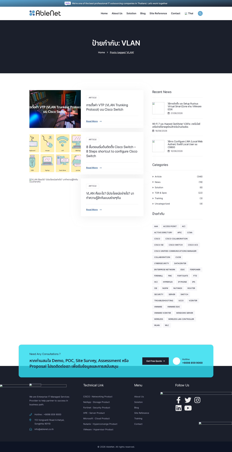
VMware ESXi (173, 306)
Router (191, 288)
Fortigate (182, 275)
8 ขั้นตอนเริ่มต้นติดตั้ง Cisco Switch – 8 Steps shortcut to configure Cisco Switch (111, 151)
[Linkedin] (178, 408)
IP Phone (182, 282)
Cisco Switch (176, 245)
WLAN (157, 325)
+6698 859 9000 (192, 363)
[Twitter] (188, 400)
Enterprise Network (164, 269)
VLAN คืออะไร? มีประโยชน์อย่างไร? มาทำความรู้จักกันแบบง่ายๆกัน (110, 195)
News (157, 182)
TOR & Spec (161, 192)
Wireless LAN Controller (181, 319)
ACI (183, 226)
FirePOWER (195, 269)
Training (159, 198)
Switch (184, 294)
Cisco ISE (158, 245)
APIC (179, 232)
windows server (184, 313)
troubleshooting (163, 300)
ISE (155, 288)
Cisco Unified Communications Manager (175, 251)
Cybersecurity (161, 263)
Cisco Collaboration (176, 238)
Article (92, 97)
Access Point (170, 226)
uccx (181, 300)
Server (172, 294)
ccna (189, 232)
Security (158, 294)
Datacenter (180, 263)
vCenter (193, 300)
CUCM (178, 257)
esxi (183, 269)
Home (101, 52)
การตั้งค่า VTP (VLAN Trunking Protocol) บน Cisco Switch (107, 107)
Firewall (158, 275)
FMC (170, 275)
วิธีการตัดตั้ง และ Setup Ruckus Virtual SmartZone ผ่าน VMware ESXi (184, 106)
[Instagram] (197, 400)
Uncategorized (162, 203)
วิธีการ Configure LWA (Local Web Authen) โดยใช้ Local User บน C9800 (185, 144)
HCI (156, 282)
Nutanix (177, 288)
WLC (167, 325)
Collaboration (162, 257)
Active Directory (163, 232)
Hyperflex (168, 282)
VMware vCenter (162, 313)
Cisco (157, 238)
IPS (193, 282)
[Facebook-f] (178, 400)
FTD (195, 275)
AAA (156, 226)
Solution (159, 187)
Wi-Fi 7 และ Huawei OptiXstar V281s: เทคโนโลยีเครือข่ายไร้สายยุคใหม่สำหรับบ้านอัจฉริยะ (176, 125)
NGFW (165, 288)
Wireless (158, 319)
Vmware (158, 306)
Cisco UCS (193, 245)
